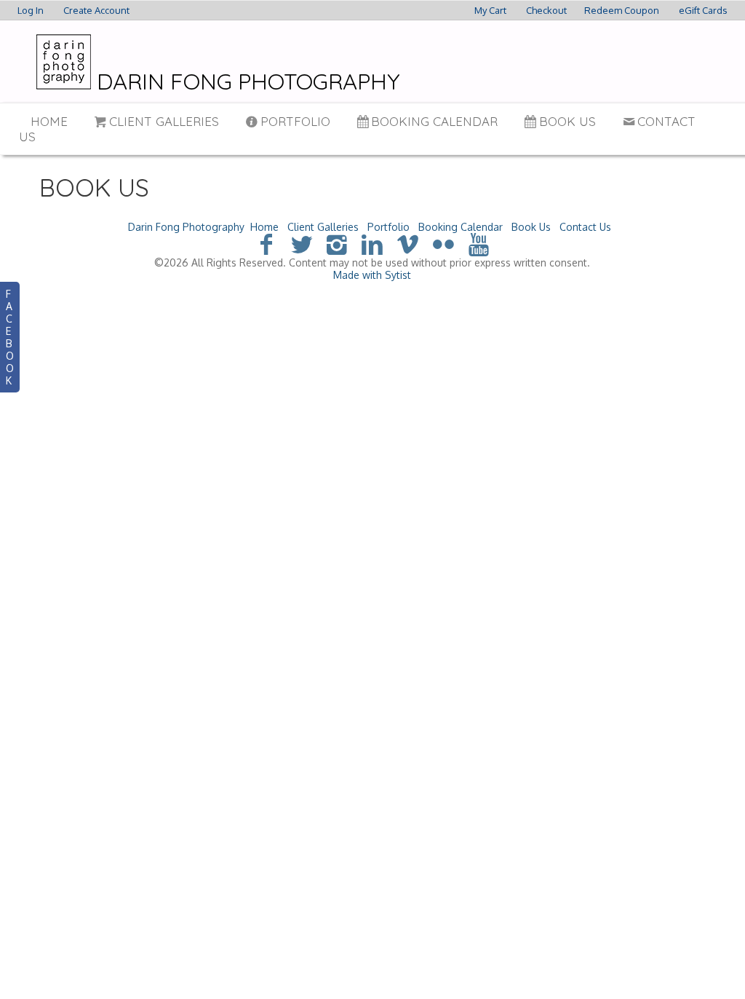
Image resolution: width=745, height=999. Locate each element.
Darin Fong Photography (186, 227)
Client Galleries (164, 121)
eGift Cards (703, 10)
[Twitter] (301, 243)
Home (49, 121)
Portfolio (295, 121)
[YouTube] (479, 243)
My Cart (491, 10)
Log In (30, 10)
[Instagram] (337, 243)
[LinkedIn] (372, 243)
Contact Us (585, 227)
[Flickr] (443, 243)
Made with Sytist (372, 275)
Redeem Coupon (621, 10)
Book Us (567, 121)
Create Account (96, 10)
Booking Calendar (434, 121)
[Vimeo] (407, 243)
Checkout (546, 10)
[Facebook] (266, 243)
